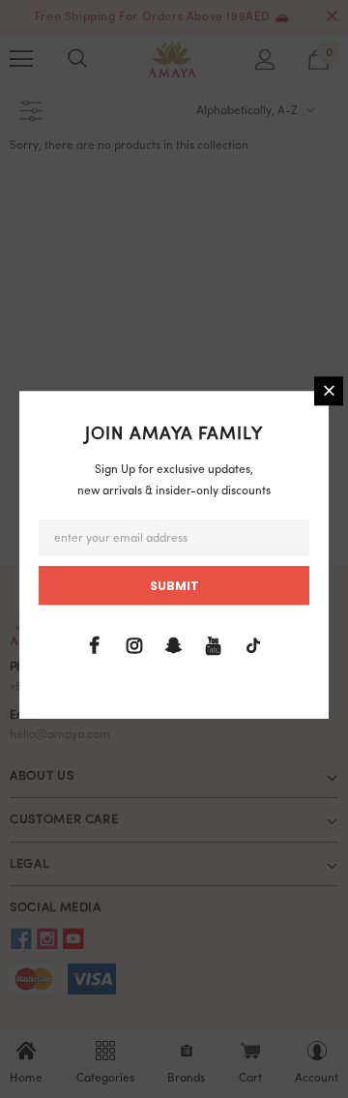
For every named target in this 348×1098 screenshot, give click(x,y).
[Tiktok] (253, 646)
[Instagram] (134, 646)
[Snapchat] (174, 646)
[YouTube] (213, 646)
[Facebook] (94, 646)
